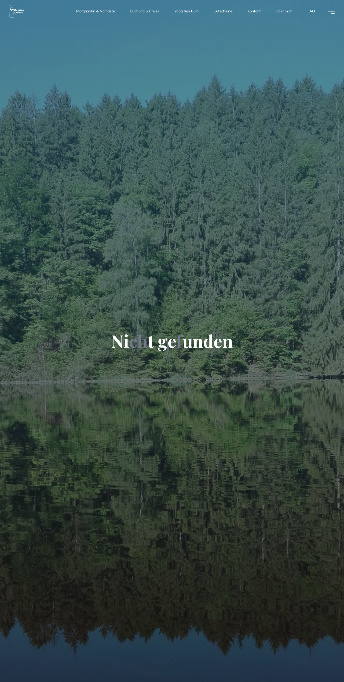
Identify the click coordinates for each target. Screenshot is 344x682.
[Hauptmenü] (330, 11)
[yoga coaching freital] (16, 11)
